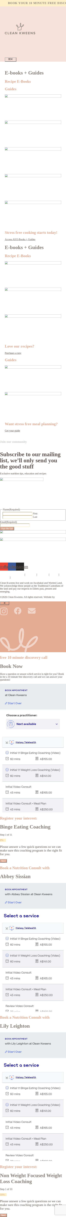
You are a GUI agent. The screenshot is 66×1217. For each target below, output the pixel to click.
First (35, 513)
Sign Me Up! (7, 528)
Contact (4, 577)
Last (35, 517)
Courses (30, 574)
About (53, 574)
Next (3, 861)
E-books (42, 574)
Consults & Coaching (11, 574)
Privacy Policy (19, 577)
